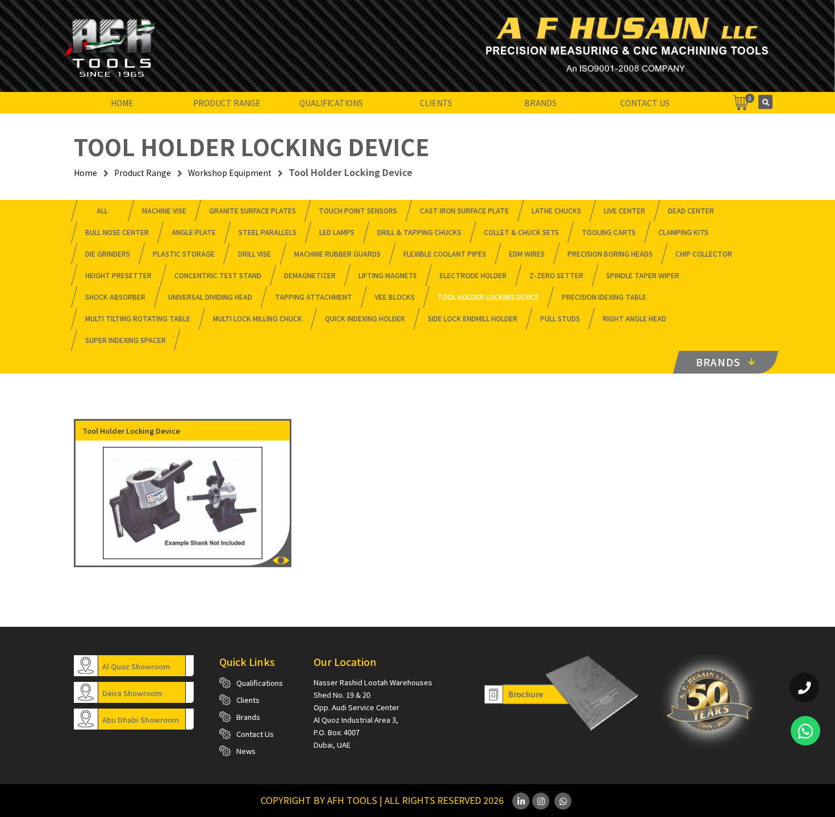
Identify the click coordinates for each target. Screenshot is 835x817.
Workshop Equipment (230, 172)
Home (122, 102)
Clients (436, 102)
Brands (540, 102)
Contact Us (645, 102)
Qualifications (331, 102)
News (246, 750)
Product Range (227, 102)
